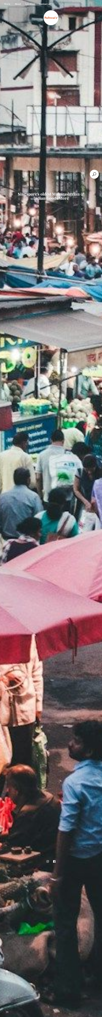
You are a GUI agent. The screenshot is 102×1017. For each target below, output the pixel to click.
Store (7, 4)
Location (30, 4)
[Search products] (94, 174)
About (18, 4)
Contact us (44, 4)
